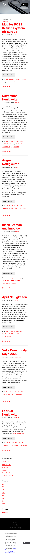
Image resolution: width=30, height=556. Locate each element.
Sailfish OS (5, 144)
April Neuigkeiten (14, 297)
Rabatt (20, 331)
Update (21, 141)
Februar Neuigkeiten (10, 412)
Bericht (17, 35)
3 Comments (6, 450)
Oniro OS (24, 79)
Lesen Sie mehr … (8, 75)
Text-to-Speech (14, 445)
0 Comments (6, 86)
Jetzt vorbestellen (18, 433)
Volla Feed (5, 512)
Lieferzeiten (16, 146)
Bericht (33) (5, 461)
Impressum (15, 522)
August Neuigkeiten (10, 162)
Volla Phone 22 (18, 144)
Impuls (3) (5, 467)
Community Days (18, 278)
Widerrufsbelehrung (15, 528)
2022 (3, 495)
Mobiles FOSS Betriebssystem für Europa (13, 28)
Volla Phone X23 (10, 79)
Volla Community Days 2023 (14, 352)
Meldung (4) (5, 470)
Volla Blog (5, 21)
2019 (3, 504)
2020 (3, 501)
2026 (3, 484)
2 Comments (6, 151)
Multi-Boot (11, 144)
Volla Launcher (17, 208)
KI (2, 211)
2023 (3, 492)
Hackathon (17, 280)
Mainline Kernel (9, 82)
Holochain (14, 283)
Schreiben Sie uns (15, 525)
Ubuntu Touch (14, 141)
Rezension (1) (6, 473)
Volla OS (8, 141)
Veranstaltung (9, 278)
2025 (3, 487)
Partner (16, 82)
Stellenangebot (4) (7, 476)
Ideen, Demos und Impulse (12, 226)
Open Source (18, 79)
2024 (3, 490)
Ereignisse (18, 357)
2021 (3, 498)
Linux (3, 82)
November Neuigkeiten (10, 97)
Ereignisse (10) (6, 464)
